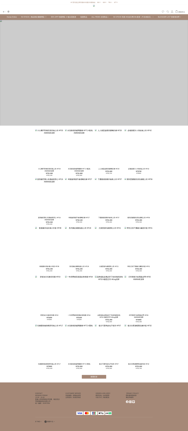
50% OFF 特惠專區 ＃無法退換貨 (63, 17)
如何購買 (106, 395)
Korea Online (12, 17)
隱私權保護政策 (131, 395)
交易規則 (68, 397)
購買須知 (99, 395)
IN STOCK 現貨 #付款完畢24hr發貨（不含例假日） (132, 17)
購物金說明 (77, 395)
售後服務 (68, 395)
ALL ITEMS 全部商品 (99, 17)
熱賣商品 (83, 17)
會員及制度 (77, 397)
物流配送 (106, 397)
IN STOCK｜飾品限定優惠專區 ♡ (34, 17)
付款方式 (99, 397)
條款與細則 (129, 397)
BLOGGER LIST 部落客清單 (169, 17)
